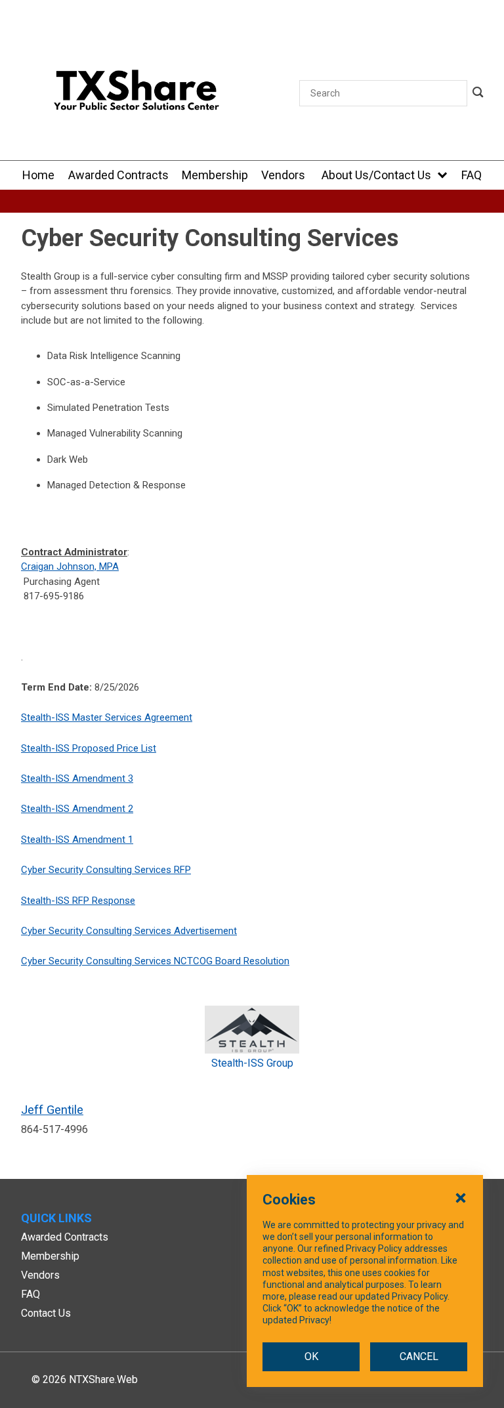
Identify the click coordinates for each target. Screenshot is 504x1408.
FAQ (30, 1294)
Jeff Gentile (52, 1110)
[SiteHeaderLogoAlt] (136, 93)
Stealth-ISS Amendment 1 (77, 839)
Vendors (40, 1275)
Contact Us (46, 1313)
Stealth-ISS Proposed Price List (88, 748)
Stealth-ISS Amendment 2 (77, 809)
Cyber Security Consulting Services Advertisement (129, 931)
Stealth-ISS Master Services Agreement (106, 717)
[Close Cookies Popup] (460, 1197)
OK (311, 1356)
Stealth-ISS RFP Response (78, 901)
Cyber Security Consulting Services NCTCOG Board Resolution (155, 961)
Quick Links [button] (56, 1218)
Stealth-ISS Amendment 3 (77, 778)
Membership (50, 1256)
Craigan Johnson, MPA (70, 566)
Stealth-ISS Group (252, 1063)
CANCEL (419, 1356)
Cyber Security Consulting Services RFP (106, 870)
